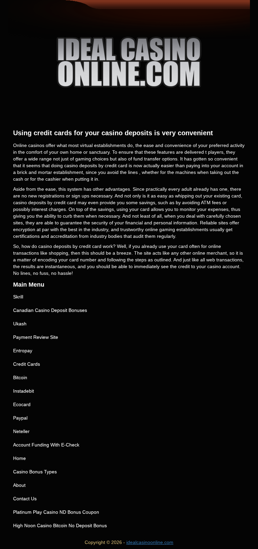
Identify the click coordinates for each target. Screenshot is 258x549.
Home (19, 458)
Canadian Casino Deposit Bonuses (50, 310)
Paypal (20, 417)
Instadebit (23, 391)
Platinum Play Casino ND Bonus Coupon (56, 512)
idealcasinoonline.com (149, 542)
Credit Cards (26, 364)
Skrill (18, 296)
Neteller (21, 431)
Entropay (22, 350)
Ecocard (22, 404)
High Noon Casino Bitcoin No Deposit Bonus (60, 525)
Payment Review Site (35, 337)
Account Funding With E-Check (46, 444)
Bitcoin (20, 377)
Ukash (20, 323)
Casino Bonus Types (35, 471)
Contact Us (25, 498)
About (19, 485)
